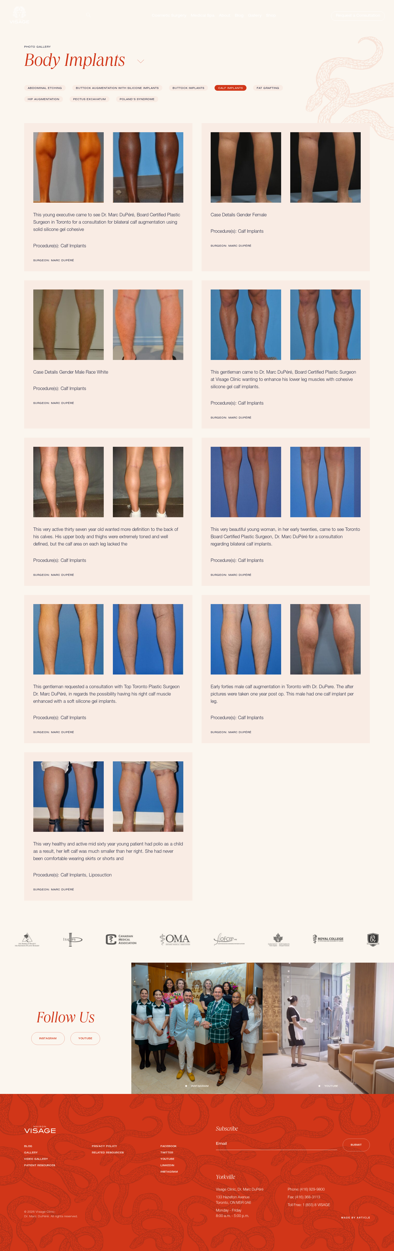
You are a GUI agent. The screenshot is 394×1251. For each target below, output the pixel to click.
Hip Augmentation (43, 99)
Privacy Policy (104, 1146)
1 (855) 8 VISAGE (316, 1205)
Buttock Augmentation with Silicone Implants (117, 88)
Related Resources (108, 1153)
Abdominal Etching (45, 88)
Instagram (48, 1039)
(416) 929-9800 (312, 1190)
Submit (356, 1145)
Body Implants (76, 62)
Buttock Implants (188, 88)
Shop (271, 16)
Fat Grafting (268, 88)
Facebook (169, 1146)
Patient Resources (39, 1166)
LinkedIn (167, 1166)
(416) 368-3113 (307, 1197)
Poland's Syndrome (137, 99)
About (224, 16)
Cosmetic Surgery (169, 16)
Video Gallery (36, 1159)
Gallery (255, 16)
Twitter (167, 1153)
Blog (239, 16)
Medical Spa (202, 16)
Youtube (85, 1039)
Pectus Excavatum (89, 99)
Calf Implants (230, 88)
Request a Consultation (358, 16)
